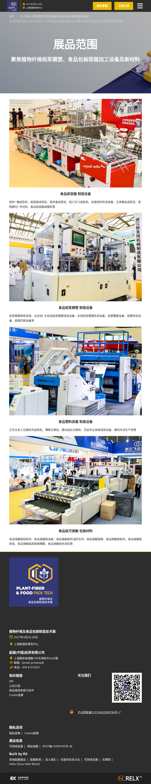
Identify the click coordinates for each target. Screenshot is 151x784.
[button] (102, 6)
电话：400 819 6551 (27, 667)
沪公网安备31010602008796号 (97, 712)
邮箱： (29, 662)
